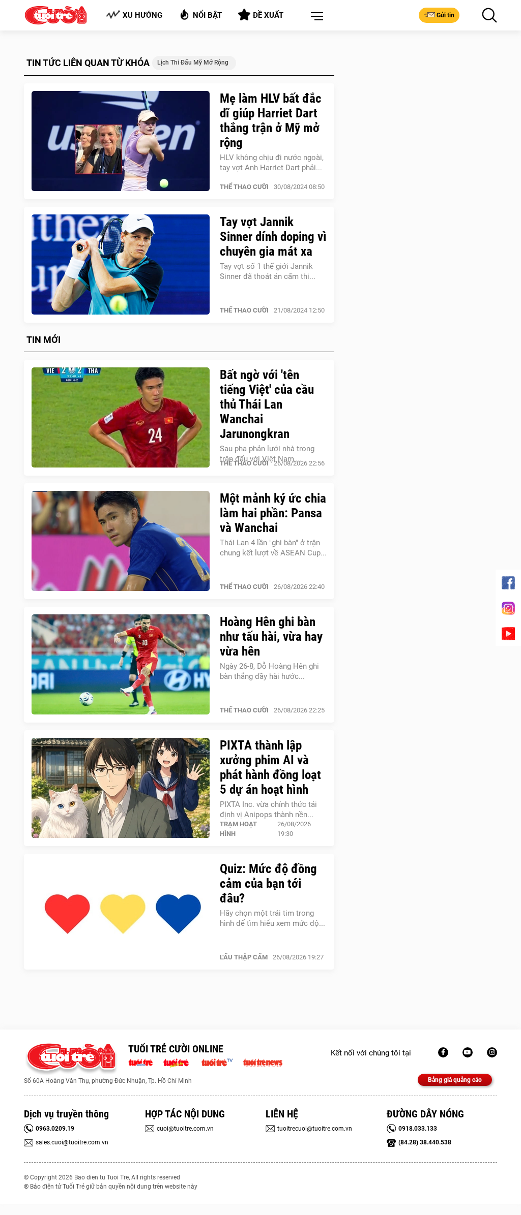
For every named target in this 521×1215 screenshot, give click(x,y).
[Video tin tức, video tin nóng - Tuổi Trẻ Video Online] (221, 1061)
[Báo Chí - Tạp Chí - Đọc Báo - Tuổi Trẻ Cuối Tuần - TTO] (180, 1061)
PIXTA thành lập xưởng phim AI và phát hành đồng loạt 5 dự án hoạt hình (270, 767)
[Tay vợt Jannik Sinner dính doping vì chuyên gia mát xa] (121, 264)
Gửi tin (445, 15)
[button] (315, 16)
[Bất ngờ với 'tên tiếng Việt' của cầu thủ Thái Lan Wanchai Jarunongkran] (121, 417)
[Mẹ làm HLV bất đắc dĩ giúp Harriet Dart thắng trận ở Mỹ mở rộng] (121, 141)
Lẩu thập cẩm (244, 957)
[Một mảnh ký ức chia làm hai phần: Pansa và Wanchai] (121, 541)
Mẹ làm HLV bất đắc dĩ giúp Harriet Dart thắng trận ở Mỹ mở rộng (271, 120)
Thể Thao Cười (244, 187)
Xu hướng (142, 15)
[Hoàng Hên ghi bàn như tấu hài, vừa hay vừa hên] (121, 664)
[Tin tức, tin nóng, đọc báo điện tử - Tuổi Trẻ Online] (143, 1061)
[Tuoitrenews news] (262, 1061)
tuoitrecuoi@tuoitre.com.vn (314, 1128)
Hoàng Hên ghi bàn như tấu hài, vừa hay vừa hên (271, 636)
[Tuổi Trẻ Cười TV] (467, 1052)
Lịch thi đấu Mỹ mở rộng (192, 62)
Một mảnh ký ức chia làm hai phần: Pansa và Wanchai (273, 513)
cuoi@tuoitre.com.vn (185, 1128)
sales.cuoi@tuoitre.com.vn (72, 1142)
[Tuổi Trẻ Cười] (492, 1052)
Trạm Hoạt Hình (238, 828)
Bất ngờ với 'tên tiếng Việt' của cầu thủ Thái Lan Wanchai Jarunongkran (267, 404)
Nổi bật (207, 15)
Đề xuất (268, 15)
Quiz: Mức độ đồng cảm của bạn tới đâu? (268, 883)
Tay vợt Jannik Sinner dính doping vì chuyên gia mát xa (273, 236)
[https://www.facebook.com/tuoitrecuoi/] (443, 1052)
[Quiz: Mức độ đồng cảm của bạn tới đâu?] (121, 911)
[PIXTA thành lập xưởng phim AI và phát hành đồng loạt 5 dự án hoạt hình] (121, 788)
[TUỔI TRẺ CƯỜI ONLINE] (71, 1059)
